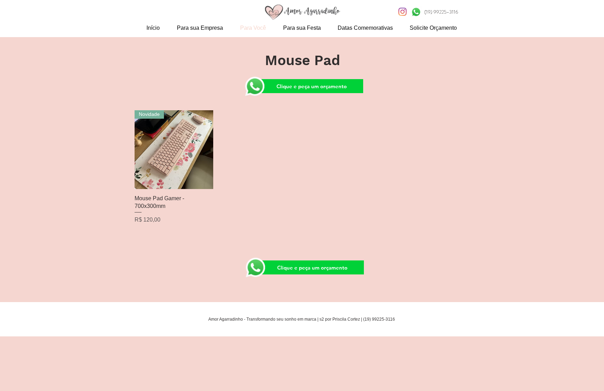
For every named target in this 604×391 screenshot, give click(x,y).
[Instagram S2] (402, 12)
